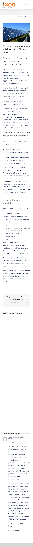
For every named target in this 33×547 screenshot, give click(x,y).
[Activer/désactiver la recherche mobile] (26, 5)
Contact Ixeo (8, 286)
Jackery (10, 437)
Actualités (23, 286)
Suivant (27, 16)
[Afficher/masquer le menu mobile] (29, 5)
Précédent (21, 16)
